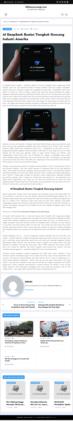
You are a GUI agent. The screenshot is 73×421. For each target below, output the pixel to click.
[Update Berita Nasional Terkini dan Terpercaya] (54, 329)
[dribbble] (62, 2)
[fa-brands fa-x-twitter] (60, 2)
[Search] (62, 14)
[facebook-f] (57, 2)
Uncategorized (7, 29)
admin (17, 29)
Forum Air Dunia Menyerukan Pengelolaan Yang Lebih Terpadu (30, 212)
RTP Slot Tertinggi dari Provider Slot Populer (17, 360)
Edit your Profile (53, 285)
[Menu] (6, 15)
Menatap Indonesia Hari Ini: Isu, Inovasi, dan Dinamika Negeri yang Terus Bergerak (24, 403)
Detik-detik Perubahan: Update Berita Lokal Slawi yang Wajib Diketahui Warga (48, 403)
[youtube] (67, 2)
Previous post (31, 302)
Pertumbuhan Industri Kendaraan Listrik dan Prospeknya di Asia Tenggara (16, 342)
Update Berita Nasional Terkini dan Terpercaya (52, 342)
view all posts (29, 289)
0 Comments (35, 29)
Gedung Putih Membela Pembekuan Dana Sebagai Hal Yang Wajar (51, 306)
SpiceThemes (53, 417)
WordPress (34, 417)
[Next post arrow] (69, 305)
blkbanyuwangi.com (36, 7)
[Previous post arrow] (3, 305)
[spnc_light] (66, 14)
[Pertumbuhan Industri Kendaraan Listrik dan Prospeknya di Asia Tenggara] (18, 329)
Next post (41, 302)
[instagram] (65, 2)
